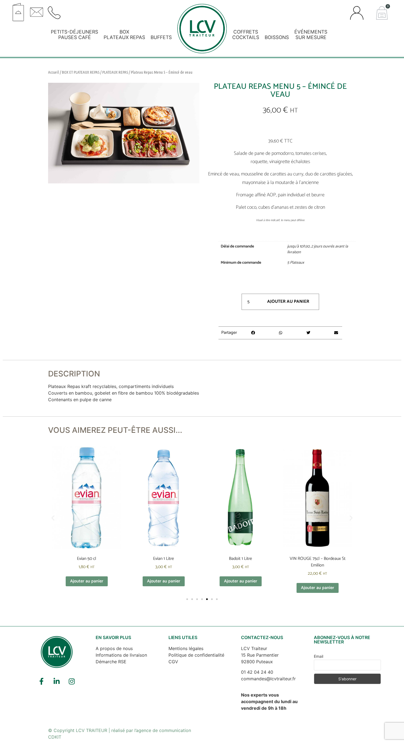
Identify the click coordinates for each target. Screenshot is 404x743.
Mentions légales (185, 648)
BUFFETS (161, 37)
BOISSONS (277, 37)
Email (318, 656)
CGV (173, 661)
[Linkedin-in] (56, 681)
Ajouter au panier (288, 301)
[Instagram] (72, 681)
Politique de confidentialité (196, 655)
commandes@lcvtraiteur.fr (268, 678)
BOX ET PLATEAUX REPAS (80, 72)
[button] (107, 10)
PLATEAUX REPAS (115, 72)
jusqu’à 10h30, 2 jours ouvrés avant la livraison (317, 249)
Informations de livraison (121, 655)
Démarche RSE (111, 661)
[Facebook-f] (41, 681)
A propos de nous (114, 648)
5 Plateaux (295, 262)
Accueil (53, 72)
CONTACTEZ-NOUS (262, 637)
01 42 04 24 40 (257, 672)
